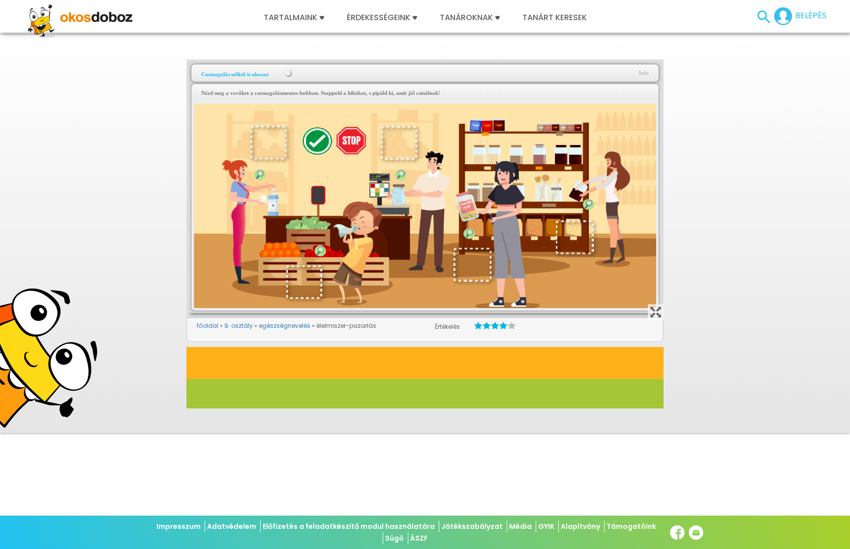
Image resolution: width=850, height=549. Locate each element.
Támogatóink (631, 526)
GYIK (546, 526)
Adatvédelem (231, 526)
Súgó (394, 538)
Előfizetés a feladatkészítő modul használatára (349, 526)
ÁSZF (419, 538)
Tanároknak (466, 18)
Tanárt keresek (554, 18)
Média (520, 526)
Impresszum (178, 526)
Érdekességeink (379, 18)
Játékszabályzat (472, 526)
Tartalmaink (290, 18)
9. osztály (238, 325)
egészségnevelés (284, 325)
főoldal (207, 325)
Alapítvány (580, 526)
